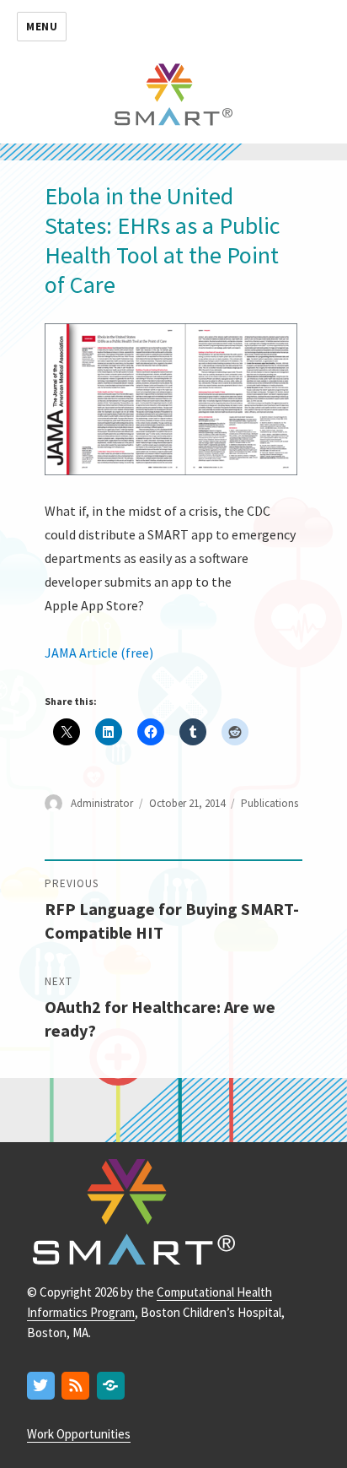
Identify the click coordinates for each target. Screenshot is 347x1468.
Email (111, 1386)
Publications (269, 803)
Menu (41, 26)
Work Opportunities (79, 1434)
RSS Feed (76, 1386)
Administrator (102, 803)
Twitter (41, 1386)
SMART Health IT (173, 93)
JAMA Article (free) (99, 652)
